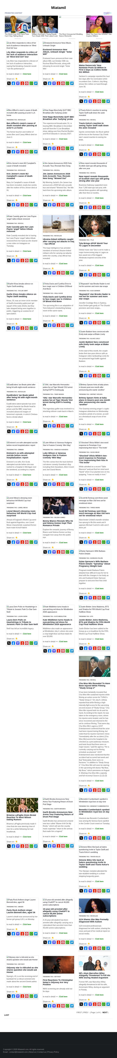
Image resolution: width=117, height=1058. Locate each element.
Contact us (41, 1052)
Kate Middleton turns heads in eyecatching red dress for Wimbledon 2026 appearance (57, 622)
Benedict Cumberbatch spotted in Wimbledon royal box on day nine (94, 811)
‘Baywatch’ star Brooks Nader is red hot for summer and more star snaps (94, 296)
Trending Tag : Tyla (86, 240)
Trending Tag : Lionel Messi (17, 507)
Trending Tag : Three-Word (89, 507)
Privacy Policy (53, 1052)
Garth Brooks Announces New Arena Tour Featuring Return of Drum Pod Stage (58, 814)
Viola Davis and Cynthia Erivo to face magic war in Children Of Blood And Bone (57, 299)
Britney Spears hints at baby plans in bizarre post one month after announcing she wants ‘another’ (94, 401)
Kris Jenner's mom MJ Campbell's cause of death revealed (19, 176)
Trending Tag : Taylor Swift (17, 291)
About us (32, 1052)
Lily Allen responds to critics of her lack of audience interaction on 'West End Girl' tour (22, 54)
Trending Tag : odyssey (16, 964)
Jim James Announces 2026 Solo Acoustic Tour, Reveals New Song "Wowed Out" (56, 176)
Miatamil (58, 8)
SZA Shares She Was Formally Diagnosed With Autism (94, 920)
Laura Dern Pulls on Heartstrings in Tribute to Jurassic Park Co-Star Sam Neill (22, 622)
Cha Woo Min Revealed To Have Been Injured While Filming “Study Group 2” (94, 685)
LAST (6, 1015)
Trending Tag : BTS (86, 616)
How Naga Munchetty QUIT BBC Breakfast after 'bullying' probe (58, 118)
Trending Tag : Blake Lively (89, 338)
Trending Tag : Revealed (16, 120)
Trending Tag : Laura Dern (17, 616)
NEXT (105, 1012)
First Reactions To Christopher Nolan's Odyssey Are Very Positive (58, 982)
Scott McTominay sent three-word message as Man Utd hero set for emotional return (94, 513)
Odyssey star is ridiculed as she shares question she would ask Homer (22, 969)
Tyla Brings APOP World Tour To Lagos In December (93, 244)
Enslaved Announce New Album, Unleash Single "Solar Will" (57, 51)
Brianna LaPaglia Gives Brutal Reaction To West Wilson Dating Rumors (21, 817)
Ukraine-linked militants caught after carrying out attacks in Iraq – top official (58, 241)
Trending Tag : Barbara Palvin (91, 558)
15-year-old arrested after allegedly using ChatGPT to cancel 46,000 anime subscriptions (56, 912)
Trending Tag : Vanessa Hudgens (55, 449)
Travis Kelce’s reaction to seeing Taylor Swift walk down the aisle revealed (94, 125)
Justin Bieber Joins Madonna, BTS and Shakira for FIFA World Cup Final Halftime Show (94, 622)
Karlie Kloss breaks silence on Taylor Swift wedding (21, 295)
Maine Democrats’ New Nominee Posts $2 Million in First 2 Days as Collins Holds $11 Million (93, 68)
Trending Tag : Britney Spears (90, 394)
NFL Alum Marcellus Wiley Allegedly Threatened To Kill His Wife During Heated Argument (94, 975)
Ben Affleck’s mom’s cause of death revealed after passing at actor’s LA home (22, 125)
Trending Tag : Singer (15, 907)
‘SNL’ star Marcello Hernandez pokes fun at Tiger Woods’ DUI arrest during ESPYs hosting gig (58, 401)
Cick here (27, 74)
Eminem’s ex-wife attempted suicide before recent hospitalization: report (20, 455)
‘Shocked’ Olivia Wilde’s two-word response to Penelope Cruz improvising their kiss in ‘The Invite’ (93, 459)
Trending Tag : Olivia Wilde (89, 452)
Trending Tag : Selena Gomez (54, 517)
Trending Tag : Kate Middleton (54, 616)
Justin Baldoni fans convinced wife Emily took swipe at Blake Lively (94, 344)
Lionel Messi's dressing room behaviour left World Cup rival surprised (21, 513)
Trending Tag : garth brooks (54, 809)
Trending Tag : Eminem (15, 449)
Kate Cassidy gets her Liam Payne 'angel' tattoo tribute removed (20, 229)
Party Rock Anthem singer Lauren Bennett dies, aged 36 (21, 911)
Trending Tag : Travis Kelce (89, 857)
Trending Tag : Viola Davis (53, 293)
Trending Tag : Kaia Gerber (89, 291)
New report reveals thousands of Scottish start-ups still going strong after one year (94, 178)
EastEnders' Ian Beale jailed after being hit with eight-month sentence (22, 397)
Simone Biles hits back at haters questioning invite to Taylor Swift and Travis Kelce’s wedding (94, 863)
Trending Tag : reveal (87, 120)
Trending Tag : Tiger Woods (53, 394)
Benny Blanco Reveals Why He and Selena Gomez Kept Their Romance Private (58, 523)
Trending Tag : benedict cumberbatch (94, 806)
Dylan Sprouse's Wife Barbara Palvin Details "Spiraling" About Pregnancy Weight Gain (94, 563)
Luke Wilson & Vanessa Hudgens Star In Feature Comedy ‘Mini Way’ (55, 455)
